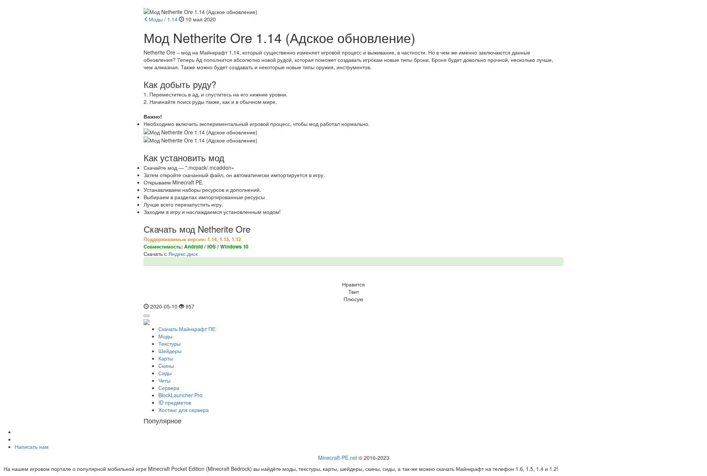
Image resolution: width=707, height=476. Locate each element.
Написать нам (32, 446)
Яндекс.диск (183, 253)
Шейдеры (170, 351)
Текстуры (169, 343)
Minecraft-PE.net (337, 457)
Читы (164, 380)
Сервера (168, 387)
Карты (165, 358)
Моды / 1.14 (163, 19)
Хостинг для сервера (183, 409)
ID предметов (174, 402)
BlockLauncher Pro (180, 395)
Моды (165, 336)
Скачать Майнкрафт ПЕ (186, 328)
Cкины (166, 365)
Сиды (165, 373)
